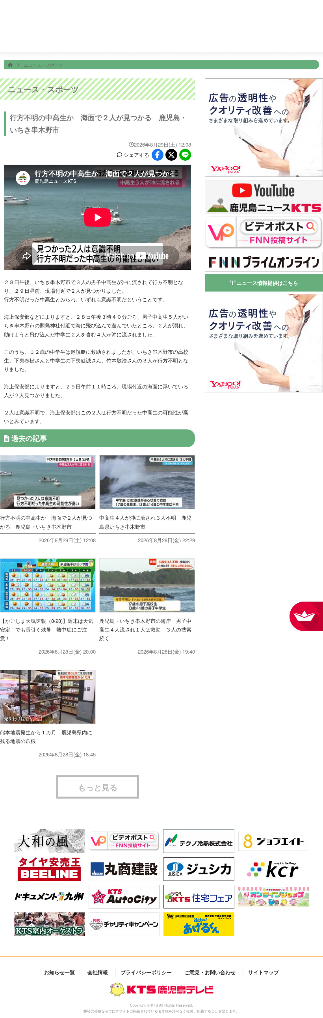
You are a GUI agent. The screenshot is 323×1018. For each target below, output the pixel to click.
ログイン (314, 18)
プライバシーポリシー (146, 971)
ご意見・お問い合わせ (210, 971)
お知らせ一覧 (59, 971)
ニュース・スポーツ (43, 64)
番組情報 (126, 39)
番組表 (30, 12)
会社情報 (277, 39)
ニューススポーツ (156, 40)
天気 (186, 39)
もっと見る (97, 787)
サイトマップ (263, 971)
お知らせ (308, 39)
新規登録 (293, 18)
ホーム (95, 39)
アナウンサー (247, 39)
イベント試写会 (217, 40)
